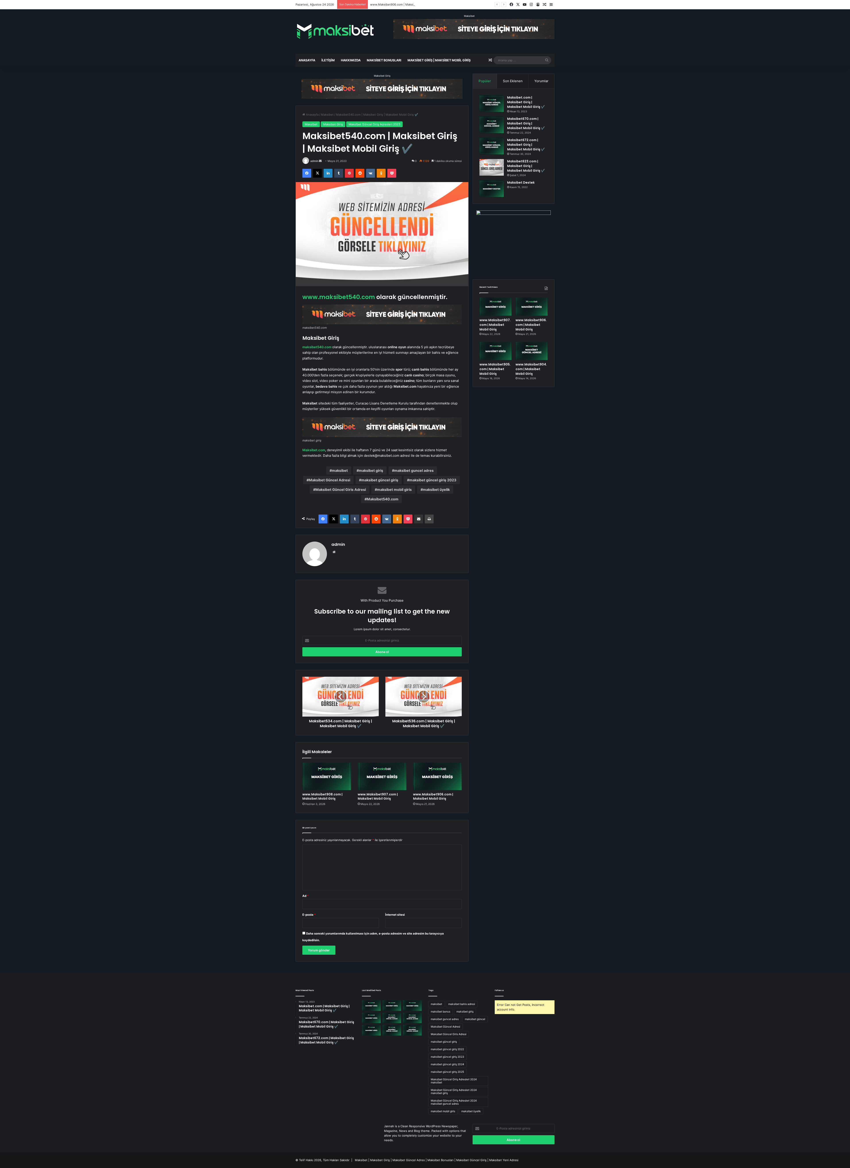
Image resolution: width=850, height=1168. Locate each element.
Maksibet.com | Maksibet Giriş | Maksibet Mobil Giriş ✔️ (526, 102)
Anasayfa (307, 60)
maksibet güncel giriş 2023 (432, 480)
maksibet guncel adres (414, 470)
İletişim (328, 60)
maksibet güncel (475, 1019)
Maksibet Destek (521, 182)
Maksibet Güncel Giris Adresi (340, 489)
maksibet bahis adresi (461, 1004)
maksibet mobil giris (394, 489)
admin (314, 161)
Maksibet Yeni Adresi (503, 1160)
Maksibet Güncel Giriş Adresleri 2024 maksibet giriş (454, 1091)
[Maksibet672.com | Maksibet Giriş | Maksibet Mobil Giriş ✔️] (491, 146)
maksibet (340, 470)
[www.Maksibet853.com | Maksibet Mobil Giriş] (412, 1030)
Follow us (499, 990)
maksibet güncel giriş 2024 (447, 1064)
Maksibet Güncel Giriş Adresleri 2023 (374, 124)
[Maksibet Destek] (491, 188)
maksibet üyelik (436, 489)
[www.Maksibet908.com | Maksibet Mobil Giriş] (326, 776)
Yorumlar (541, 81)
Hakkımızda (351, 60)
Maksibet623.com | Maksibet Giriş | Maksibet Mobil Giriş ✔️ (526, 166)
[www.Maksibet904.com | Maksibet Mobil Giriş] (532, 351)
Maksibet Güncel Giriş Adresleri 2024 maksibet (454, 1081)
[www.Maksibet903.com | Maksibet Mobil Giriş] (412, 1018)
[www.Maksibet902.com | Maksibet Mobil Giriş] (371, 1030)
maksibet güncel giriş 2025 (447, 1071)
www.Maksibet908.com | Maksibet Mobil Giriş (322, 796)
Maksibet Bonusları (384, 60)
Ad (305, 896)
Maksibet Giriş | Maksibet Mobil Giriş (439, 60)
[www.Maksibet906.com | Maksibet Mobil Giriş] (437, 776)
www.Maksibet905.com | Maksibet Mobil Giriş (401, 4)
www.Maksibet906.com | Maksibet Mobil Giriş (433, 796)
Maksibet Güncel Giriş (471, 1160)
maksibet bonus (440, 1011)
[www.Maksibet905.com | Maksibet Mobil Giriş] (495, 351)
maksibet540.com (316, 347)
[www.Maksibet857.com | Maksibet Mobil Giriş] (391, 1030)
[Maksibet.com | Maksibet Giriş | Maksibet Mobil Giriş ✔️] (491, 103)
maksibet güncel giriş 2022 (447, 1049)
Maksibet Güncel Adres (408, 1160)
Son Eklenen (513, 81)
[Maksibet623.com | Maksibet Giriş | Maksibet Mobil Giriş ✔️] (491, 167)
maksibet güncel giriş (379, 480)
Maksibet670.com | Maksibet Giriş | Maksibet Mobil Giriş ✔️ (526, 123)
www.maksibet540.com (338, 297)
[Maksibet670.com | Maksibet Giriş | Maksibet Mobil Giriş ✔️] (491, 125)
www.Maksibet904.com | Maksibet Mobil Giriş (531, 369)
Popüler (485, 81)
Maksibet (469, 15)
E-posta (309, 914)
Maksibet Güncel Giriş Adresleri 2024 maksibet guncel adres (454, 1102)
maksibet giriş (371, 470)
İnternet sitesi (395, 914)
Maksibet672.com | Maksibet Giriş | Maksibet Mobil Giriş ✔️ (526, 145)
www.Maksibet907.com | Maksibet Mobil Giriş (378, 796)
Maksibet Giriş (382, 75)
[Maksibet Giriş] (335, 31)
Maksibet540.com (382, 499)
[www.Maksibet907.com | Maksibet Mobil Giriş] (382, 776)
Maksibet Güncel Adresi (329, 480)
